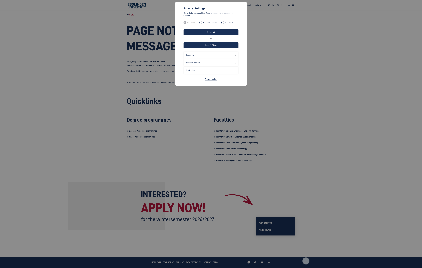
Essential (191, 23)
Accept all (211, 32)
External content (210, 23)
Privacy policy (211, 79)
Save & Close (211, 45)
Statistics (229, 23)
